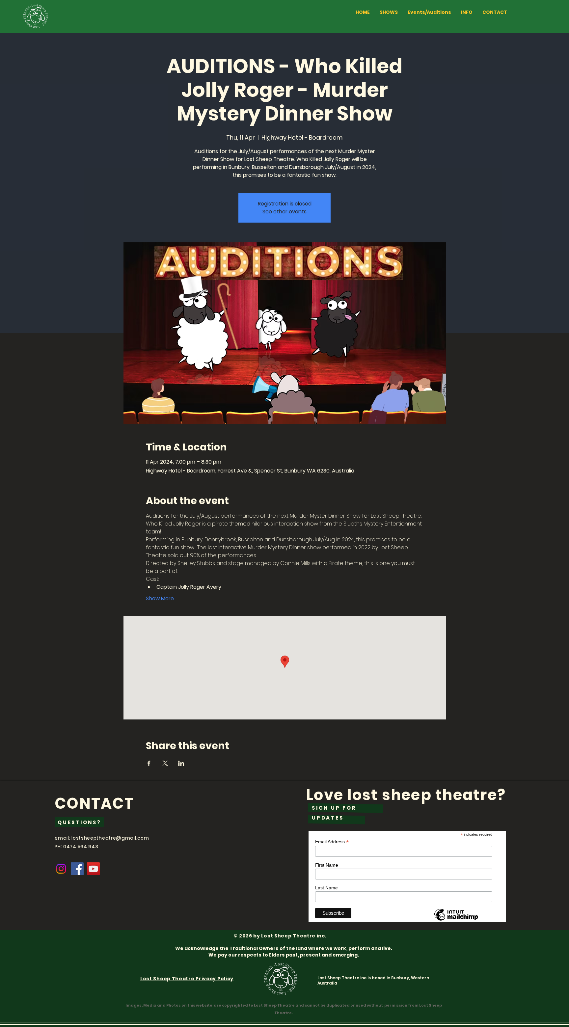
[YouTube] (93, 868)
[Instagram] (61, 868)
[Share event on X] (165, 763)
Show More (160, 598)
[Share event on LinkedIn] (181, 763)
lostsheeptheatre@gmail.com (110, 838)
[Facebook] (77, 868)
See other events (284, 211)
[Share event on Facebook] (149, 763)
